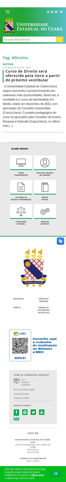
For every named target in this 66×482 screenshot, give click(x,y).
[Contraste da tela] (61, 12)
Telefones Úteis (22, 397)
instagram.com (25, 412)
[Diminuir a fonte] (52, 12)
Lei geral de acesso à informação (21, 198)
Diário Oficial (44, 198)
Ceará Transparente (21, 174)
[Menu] (8, 12)
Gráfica (16, 307)
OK (56, 473)
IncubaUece (18, 299)
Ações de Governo (45, 223)
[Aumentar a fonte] (56, 12)
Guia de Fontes (21, 393)
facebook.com (16, 412)
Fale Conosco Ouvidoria (25, 382)
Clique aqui (37, 475)
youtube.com (42, 412)
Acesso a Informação (24, 389)
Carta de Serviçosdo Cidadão (45, 174)
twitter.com (33, 412)
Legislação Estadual (21, 223)
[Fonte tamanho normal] (48, 12)
